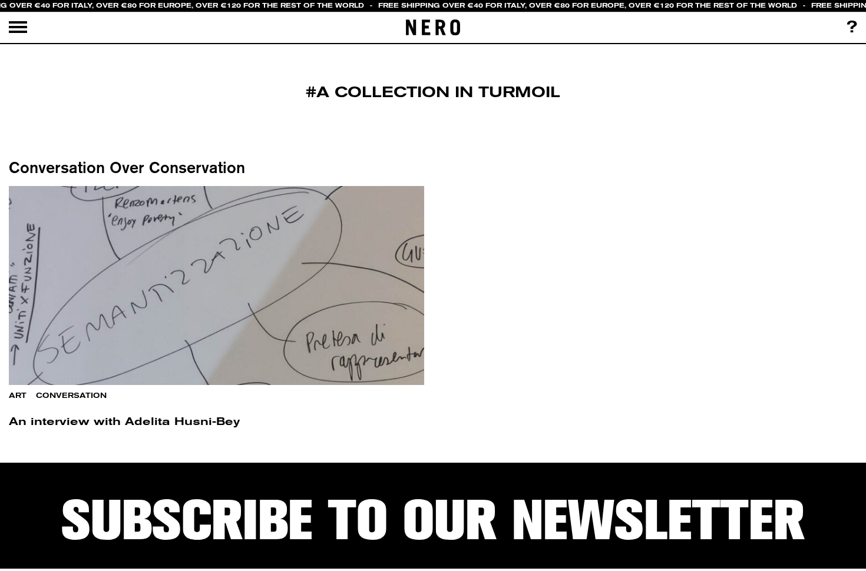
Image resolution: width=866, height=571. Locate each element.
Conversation (71, 395)
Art (18, 395)
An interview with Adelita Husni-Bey (124, 421)
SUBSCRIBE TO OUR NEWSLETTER (433, 520)
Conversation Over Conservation (127, 167)
